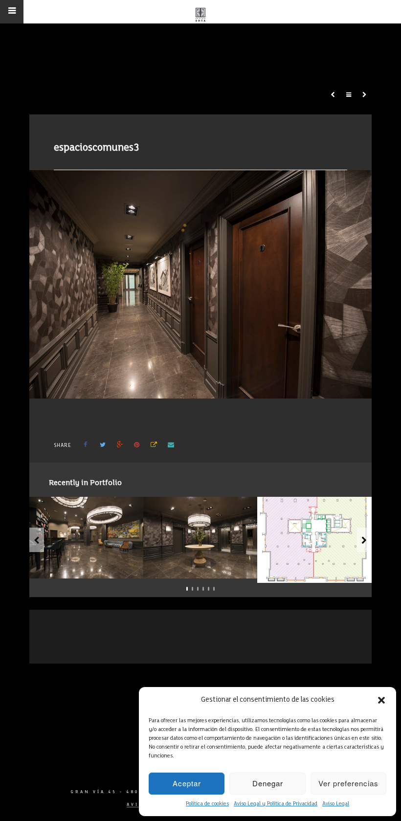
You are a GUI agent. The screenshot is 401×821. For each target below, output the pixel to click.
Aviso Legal (335, 804)
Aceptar (187, 783)
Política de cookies (207, 804)
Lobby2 (205, 567)
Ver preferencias (348, 783)
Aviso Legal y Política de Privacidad (275, 804)
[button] (381, 700)
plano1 (319, 571)
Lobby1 (91, 567)
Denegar (267, 783)
